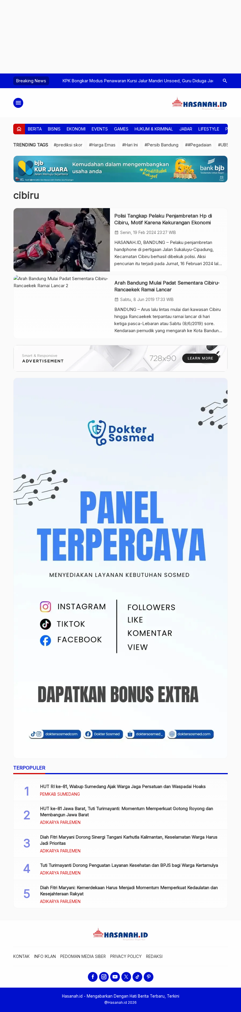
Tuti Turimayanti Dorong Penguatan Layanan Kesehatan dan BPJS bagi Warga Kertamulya (129, 865)
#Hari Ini (130, 144)
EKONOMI (76, 128)
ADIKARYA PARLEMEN (60, 823)
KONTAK (21, 956)
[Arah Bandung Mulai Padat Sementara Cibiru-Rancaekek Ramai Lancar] (62, 307)
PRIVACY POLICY (126, 956)
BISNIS (54, 128)
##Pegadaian (198, 144)
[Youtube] (115, 977)
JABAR (185, 128)
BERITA (35, 128)
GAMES (121, 128)
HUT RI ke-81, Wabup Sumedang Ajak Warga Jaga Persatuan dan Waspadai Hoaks (123, 786)
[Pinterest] (148, 977)
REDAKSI (154, 956)
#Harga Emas (102, 144)
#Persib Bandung (161, 144)
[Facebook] (93, 977)
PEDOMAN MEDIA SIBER (83, 956)
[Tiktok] (137, 977)
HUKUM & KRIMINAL (154, 128)
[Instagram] (104, 977)
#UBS (223, 144)
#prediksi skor (68, 144)
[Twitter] (126, 977)
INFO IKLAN (45, 956)
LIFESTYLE (208, 128)
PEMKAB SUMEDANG (60, 794)
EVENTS (100, 128)
